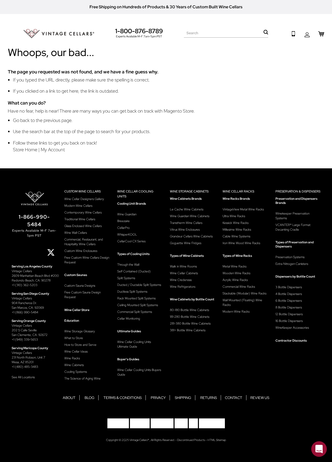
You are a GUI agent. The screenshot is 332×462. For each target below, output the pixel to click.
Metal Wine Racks (234, 266)
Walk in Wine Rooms (183, 266)
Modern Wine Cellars (78, 206)
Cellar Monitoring (128, 318)
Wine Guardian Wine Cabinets (189, 216)
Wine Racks (72, 358)
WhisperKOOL (127, 234)
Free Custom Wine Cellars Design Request (86, 260)
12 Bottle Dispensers (289, 314)
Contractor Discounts (291, 341)
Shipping (183, 397)
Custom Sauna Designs (79, 286)
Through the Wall (128, 265)
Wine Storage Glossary (79, 331)
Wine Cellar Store (76, 310)
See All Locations (23, 377)
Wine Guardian (126, 214)
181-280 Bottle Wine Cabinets (189, 317)
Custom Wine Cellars (82, 191)
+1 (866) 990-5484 (25, 312)
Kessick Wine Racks (235, 223)
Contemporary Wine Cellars (83, 212)
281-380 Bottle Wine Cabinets (190, 323)
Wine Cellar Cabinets (184, 273)
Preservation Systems (290, 257)
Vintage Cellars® (139, 440)
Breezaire (123, 221)
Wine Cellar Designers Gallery (84, 199)
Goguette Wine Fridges (185, 243)
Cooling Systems (75, 372)
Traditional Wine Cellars (79, 219)
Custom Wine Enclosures (80, 251)
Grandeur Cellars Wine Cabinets (191, 236)
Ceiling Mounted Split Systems (137, 305)
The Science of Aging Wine (82, 378)
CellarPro (123, 228)
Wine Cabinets (74, 365)
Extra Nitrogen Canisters (291, 264)
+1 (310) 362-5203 (24, 285)
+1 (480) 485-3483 (25, 367)
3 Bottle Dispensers (288, 287)
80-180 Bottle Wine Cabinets (189, 310)
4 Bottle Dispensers (288, 294)
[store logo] (58, 33)
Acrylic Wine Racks (235, 280)
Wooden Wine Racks (236, 273)
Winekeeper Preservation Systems (292, 215)
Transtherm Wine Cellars (186, 223)
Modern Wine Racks (236, 311)
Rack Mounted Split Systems (136, 298)
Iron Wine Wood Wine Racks (241, 243)
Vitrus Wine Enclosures (185, 229)
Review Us (259, 397)
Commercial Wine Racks (239, 287)
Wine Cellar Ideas (76, 351)
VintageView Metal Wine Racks (243, 209)
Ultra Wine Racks (234, 216)
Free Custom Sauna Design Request (82, 294)
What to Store (73, 338)
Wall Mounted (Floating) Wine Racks (242, 302)
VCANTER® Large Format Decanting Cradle (292, 227)
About (69, 397)
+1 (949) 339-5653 (25, 339)
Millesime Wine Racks (237, 229)
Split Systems (126, 278)
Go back (21, 120)
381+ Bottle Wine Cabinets (187, 330)
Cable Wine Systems (236, 236)
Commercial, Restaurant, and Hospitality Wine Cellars (83, 241)
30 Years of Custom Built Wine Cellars (206, 7)
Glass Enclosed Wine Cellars (83, 226)
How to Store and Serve (80, 345)
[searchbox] (226, 33)
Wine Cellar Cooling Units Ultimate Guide (134, 344)
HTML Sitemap (217, 440)
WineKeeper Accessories (292, 328)
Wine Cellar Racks (238, 191)
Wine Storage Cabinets (189, 191)
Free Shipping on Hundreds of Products (127, 7)
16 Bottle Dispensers (289, 321)
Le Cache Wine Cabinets (186, 209)
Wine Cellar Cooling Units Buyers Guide (139, 372)
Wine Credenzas (181, 280)
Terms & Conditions (122, 397)
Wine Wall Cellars (75, 233)
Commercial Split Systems (134, 312)
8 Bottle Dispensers (288, 307)
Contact (233, 397)
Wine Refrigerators (182, 287)
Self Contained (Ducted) (134, 271)
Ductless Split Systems (132, 291)
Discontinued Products (191, 440)
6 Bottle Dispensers (288, 301)
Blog (89, 397)
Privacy (158, 397)
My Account (53, 150)
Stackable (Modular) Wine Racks (244, 293)
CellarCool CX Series (131, 241)
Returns (208, 397)
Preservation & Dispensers (297, 191)
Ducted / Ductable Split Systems (139, 285)
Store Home (25, 150)
